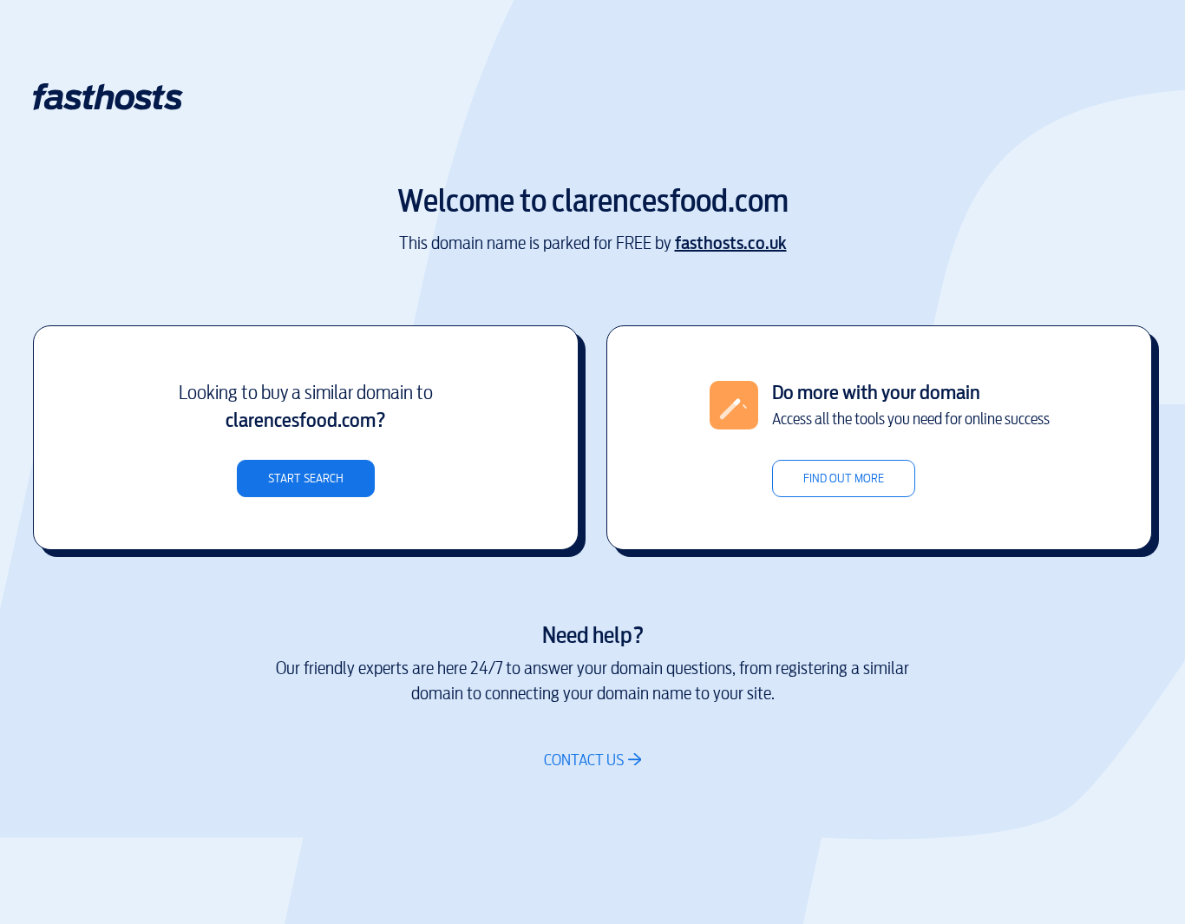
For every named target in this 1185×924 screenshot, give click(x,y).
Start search (306, 478)
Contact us (584, 759)
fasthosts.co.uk (731, 243)
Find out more (843, 478)
